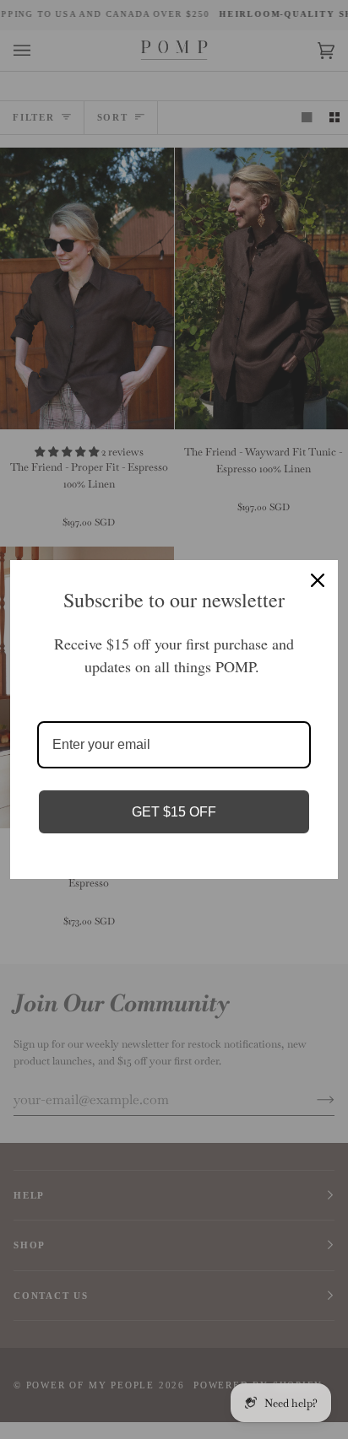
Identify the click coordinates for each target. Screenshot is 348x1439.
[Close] (317, 580)
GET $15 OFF (174, 812)
